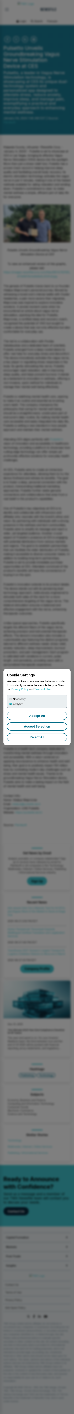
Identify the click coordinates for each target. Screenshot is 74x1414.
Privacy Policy (20, 689)
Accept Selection (37, 726)
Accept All (37, 716)
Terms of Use (42, 689)
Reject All (37, 737)
